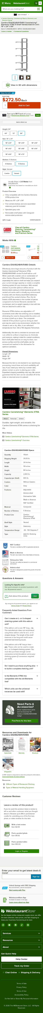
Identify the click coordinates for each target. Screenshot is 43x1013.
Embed (21, 418)
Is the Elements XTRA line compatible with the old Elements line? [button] (19, 679)
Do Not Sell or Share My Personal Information (21, 999)
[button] (15, 77)
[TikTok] (22, 925)
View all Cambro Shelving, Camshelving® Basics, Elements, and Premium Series (25, 230)
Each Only (5, 96)
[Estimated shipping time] (10, 187)
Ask (35, 596)
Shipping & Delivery (30, 972)
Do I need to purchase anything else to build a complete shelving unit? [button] (20, 667)
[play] (21, 398)
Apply (38, 115)
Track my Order (21, 966)
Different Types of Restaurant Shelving (23, 784)
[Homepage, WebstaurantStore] (21, 3)
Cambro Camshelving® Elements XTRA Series (22, 436)
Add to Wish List (21, 122)
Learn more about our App (19, 902)
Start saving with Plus (17, 890)
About (6, 418)
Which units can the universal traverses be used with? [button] (17, 690)
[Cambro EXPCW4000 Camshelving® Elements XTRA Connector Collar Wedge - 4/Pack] (13, 252)
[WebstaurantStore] (21, 911)
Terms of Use (15, 606)
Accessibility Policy (21, 995)
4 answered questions (21, 31)
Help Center (21, 959)
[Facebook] (15, 925)
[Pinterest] (28, 925)
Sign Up (36, 877)
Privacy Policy (27, 606)
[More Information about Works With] (15, 240)
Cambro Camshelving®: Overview (17, 440)
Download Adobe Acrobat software (13, 777)
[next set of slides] (41, 252)
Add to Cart (10, 257)
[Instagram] (3, 925)
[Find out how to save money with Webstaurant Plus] (2, 247)
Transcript (13, 418)
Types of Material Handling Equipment (23, 787)
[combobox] (21, 9)
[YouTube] (9, 925)
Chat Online (11, 972)
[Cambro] (7, 230)
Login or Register (21, 851)
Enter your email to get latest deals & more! (21, 871)
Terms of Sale (22, 983)
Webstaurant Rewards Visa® (20, 115)
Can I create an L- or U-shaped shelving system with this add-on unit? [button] (18, 621)
